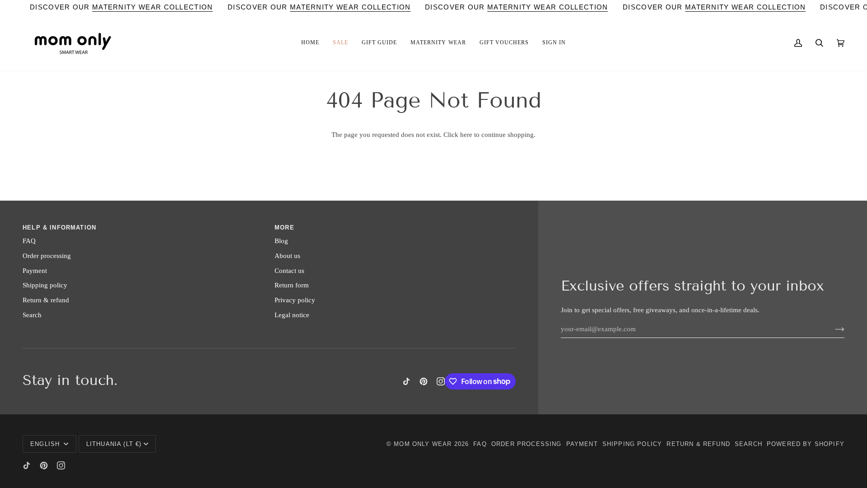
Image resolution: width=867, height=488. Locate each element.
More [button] (284, 227)
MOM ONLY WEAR (423, 444)
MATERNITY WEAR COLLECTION (152, 7)
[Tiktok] (406, 381)
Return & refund (46, 300)
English (46, 444)
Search (32, 315)
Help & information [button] (59, 227)
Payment (35, 270)
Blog (281, 240)
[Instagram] (441, 381)
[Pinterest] (424, 381)
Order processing (47, 255)
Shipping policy (45, 285)
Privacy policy (295, 300)
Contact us (289, 270)
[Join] (832, 329)
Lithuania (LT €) (114, 444)
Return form (292, 285)
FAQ (29, 240)
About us (287, 255)
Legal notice (292, 315)
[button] (310, 42)
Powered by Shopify (805, 444)
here (466, 134)
